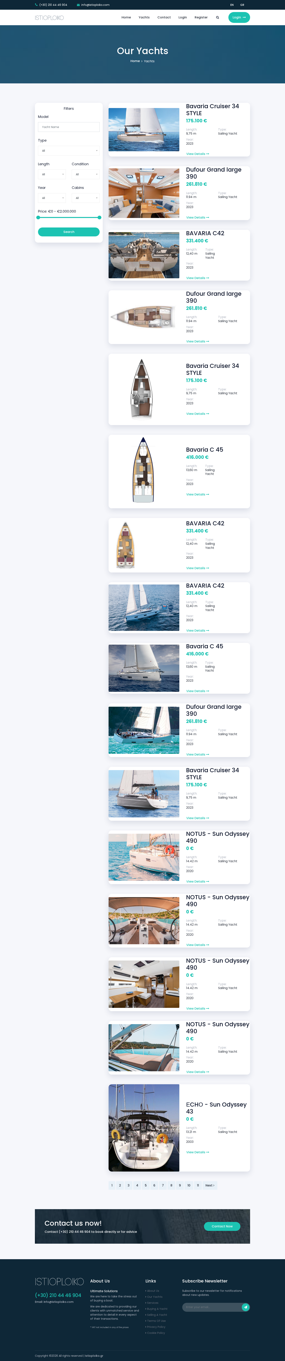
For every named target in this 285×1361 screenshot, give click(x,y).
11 (198, 1185)
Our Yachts (154, 1297)
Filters (69, 108)
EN (232, 5)
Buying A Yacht (157, 1309)
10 (188, 1185)
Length (43, 164)
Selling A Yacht (156, 1315)
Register (201, 17)
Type (42, 140)
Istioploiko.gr (94, 1356)
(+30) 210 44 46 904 (74, 1232)
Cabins (78, 187)
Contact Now (222, 1226)
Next (209, 1185)
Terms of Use (156, 1321)
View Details (196, 154)
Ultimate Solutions (104, 1291)
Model (43, 116)
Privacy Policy (155, 1327)
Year (42, 187)
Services (152, 1303)
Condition (80, 164)
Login (183, 17)
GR (242, 5)
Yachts (144, 17)
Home (126, 17)
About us (152, 1291)
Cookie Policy (155, 1333)
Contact (164, 17)
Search (68, 232)
